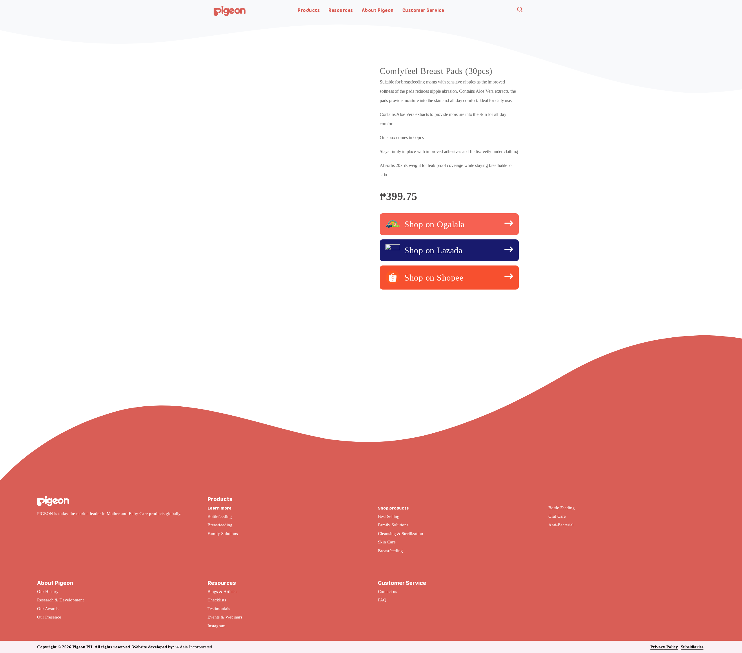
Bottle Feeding (561, 507)
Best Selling (388, 516)
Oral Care (557, 516)
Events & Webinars (225, 617)
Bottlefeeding (220, 516)
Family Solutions (223, 533)
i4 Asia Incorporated (193, 647)
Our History (48, 591)
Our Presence (49, 617)
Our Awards (48, 608)
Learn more (220, 508)
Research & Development (60, 600)
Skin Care (387, 542)
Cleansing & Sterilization (400, 533)
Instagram (216, 625)
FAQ (382, 600)
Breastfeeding (220, 525)
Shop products (393, 508)
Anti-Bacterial (561, 525)
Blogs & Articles (222, 591)
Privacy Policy (664, 647)
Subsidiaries (692, 647)
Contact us (387, 591)
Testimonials (219, 608)
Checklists (217, 600)
